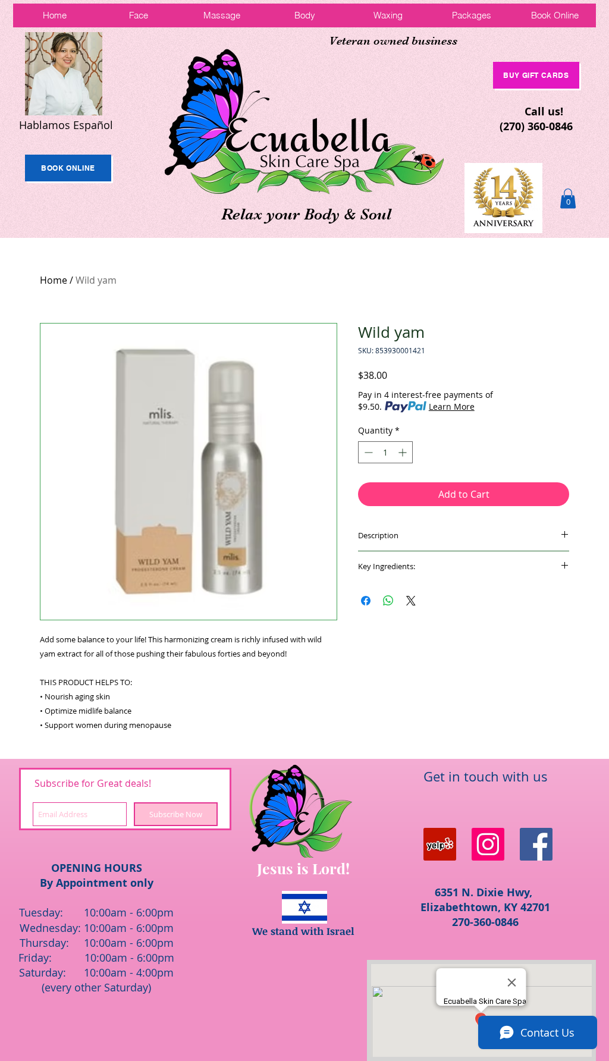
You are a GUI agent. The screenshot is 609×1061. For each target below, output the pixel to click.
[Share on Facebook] (366, 601)
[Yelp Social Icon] (439, 844)
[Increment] (403, 452)
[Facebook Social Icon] (536, 844)
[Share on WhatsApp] (388, 601)
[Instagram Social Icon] (488, 844)
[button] (568, 198)
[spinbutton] (385, 452)
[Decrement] (367, 452)
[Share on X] (411, 601)
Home (53, 280)
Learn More (452, 406)
